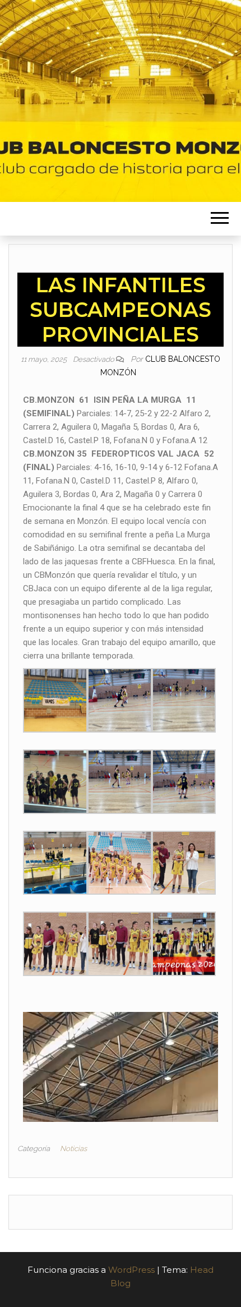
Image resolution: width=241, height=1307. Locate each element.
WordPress (131, 1269)
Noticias (73, 1148)
